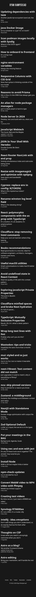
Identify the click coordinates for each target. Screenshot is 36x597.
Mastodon (22, 580)
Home (6, 580)
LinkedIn (28, 580)
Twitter (16, 580)
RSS (11, 580)
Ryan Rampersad (21, 583)
